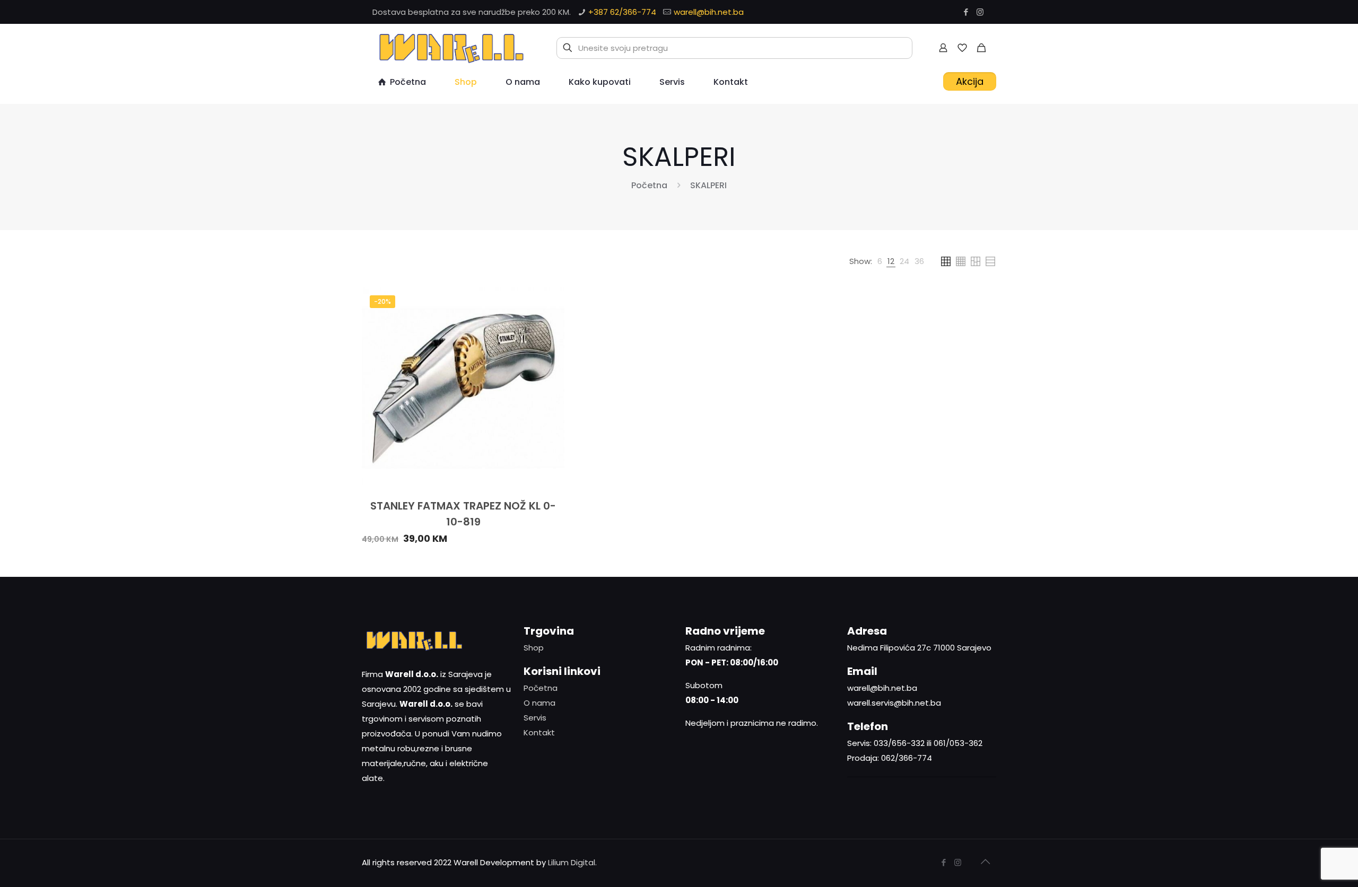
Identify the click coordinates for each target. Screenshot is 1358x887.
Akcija (969, 81)
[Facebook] (965, 11)
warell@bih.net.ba (709, 11)
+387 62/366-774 (622, 11)
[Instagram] (980, 11)
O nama (539, 702)
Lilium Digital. (572, 862)
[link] (879, 261)
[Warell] (449, 48)
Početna (649, 185)
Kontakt (539, 732)
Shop (534, 647)
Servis (535, 717)
